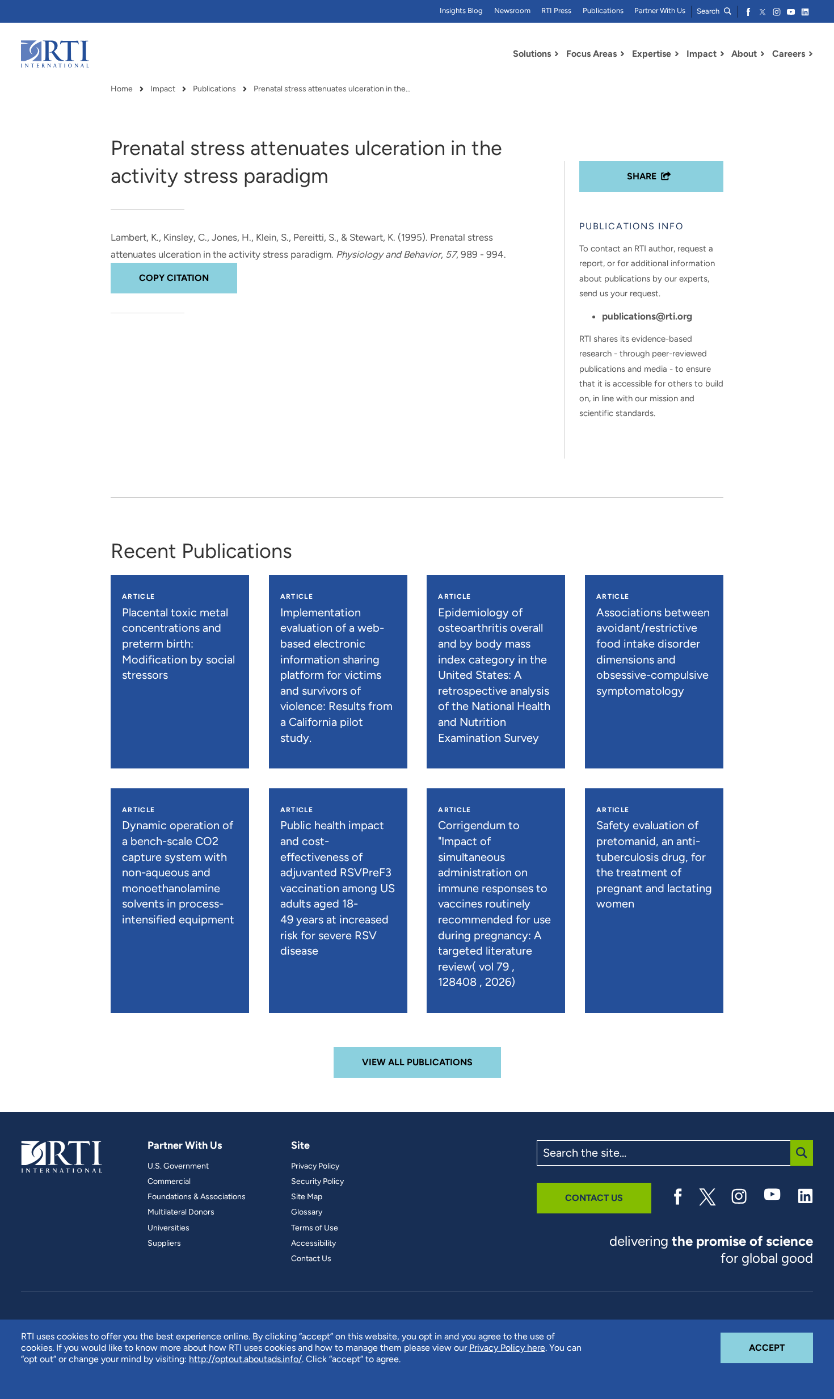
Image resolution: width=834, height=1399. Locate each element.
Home (122, 89)
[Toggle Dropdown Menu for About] (762, 54)
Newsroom (512, 10)
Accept (781, 1347)
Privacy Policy (315, 1166)
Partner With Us (659, 10)
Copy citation (174, 277)
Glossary (306, 1212)
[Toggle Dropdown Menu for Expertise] (677, 54)
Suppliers (164, 1243)
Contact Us (311, 1259)
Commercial (169, 1182)
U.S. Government (178, 1166)
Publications (603, 10)
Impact (162, 89)
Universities (168, 1228)
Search (709, 11)
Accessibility (313, 1243)
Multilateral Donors (181, 1212)
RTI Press (556, 10)
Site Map (306, 1197)
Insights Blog (461, 10)
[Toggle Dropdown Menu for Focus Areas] (622, 54)
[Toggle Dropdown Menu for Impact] (722, 54)
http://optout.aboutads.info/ (245, 1359)
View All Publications (417, 1062)
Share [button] (641, 176)
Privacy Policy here (507, 1347)
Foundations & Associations (197, 1197)
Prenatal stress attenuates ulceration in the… (332, 89)
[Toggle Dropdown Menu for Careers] (810, 54)
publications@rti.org (647, 316)
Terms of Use (314, 1228)
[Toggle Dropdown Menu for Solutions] (556, 54)
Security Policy (317, 1182)
